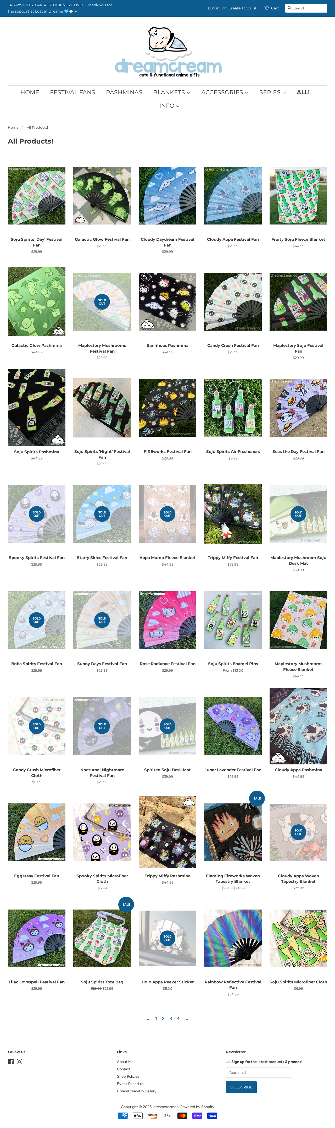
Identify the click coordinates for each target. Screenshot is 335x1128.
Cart (275, 8)
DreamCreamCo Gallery (137, 1091)
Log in (213, 8)
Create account (242, 8)
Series (270, 92)
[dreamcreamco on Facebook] (11, 1062)
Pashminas (124, 92)
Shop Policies (128, 1076)
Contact (123, 1069)
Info (167, 105)
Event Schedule (130, 1083)
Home (29, 92)
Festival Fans (72, 92)
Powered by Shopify (197, 1106)
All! (303, 92)
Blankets (170, 92)
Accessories (223, 92)
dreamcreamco (165, 1106)
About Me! (126, 1061)
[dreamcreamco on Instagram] (19, 1062)
